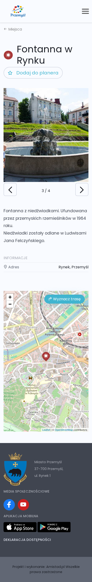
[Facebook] (9, 504)
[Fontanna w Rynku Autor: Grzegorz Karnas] (46, 135)
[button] (81, 189)
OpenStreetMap (64, 430)
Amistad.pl (55, 566)
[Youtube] (23, 504)
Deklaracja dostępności (27, 539)
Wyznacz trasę (66, 299)
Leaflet (46, 430)
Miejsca (14, 29)
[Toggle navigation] (85, 11)
